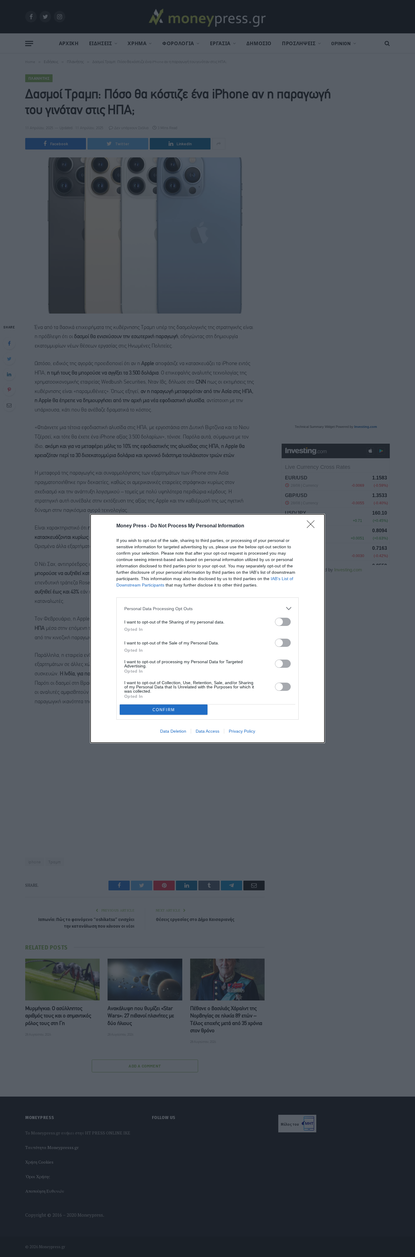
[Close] (312, 526)
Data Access (207, 731)
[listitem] (207, 608)
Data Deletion (173, 731)
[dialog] (207, 628)
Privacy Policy (242, 731)
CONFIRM (164, 709)
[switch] (283, 622)
